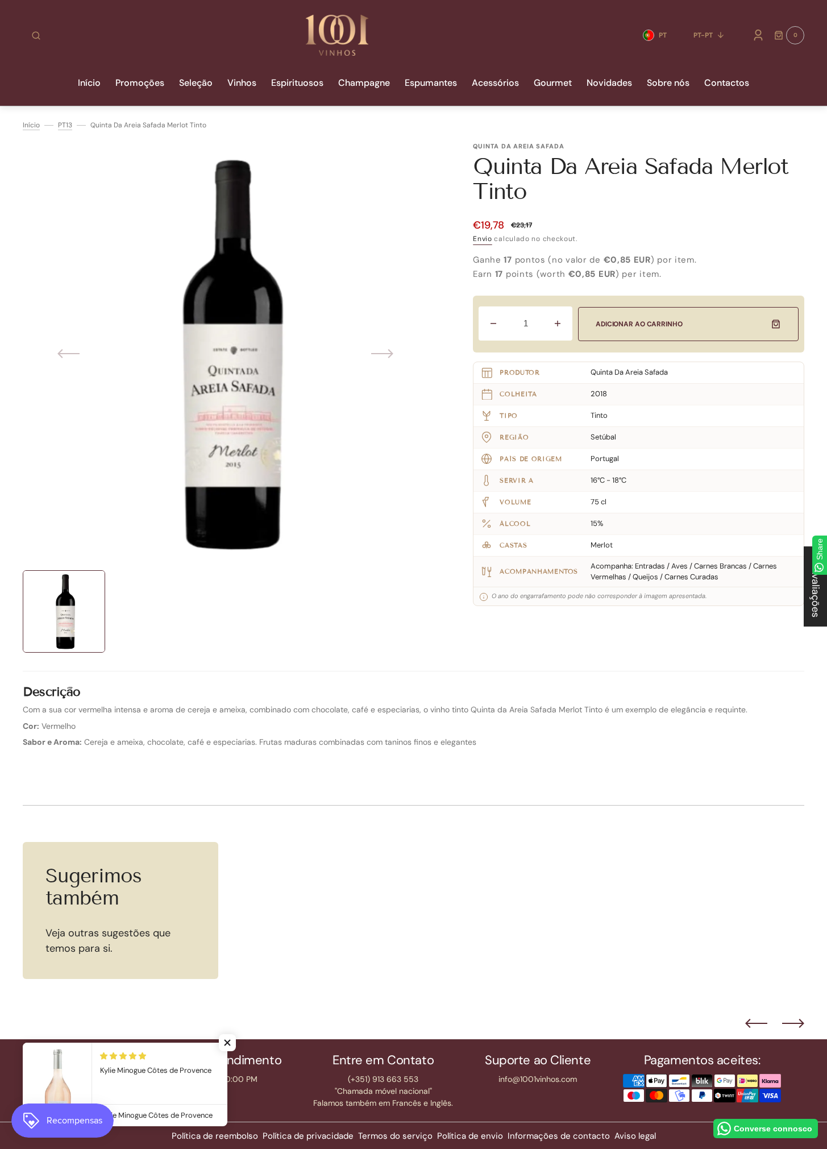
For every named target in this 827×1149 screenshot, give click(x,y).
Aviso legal (635, 1136)
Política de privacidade (308, 1136)
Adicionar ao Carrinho (639, 324)
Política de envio (470, 1136)
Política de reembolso (215, 1136)
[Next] (793, 1023)
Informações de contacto (559, 1136)
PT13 (65, 125)
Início (31, 125)
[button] (36, 35)
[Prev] (756, 1023)
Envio (482, 238)
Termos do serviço (395, 1136)
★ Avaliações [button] (815, 586)
